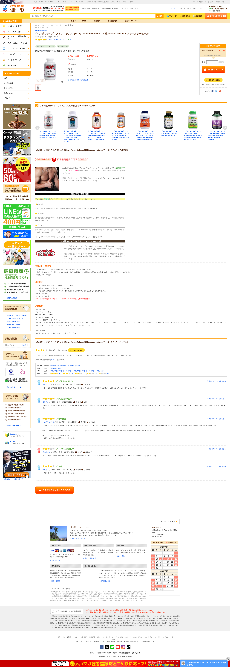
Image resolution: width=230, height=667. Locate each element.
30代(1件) (69, 371)
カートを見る (80, 641)
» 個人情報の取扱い (105, 581)
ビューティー (153, 637)
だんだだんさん (48, 422)
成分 (5, 78)
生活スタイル (8, 93)
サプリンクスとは (197, 2)
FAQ (104, 641)
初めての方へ (14, 434)
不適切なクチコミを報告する (216, 381)
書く (71, 39)
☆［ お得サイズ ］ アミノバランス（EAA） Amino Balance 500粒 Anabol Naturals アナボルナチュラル (48, 135)
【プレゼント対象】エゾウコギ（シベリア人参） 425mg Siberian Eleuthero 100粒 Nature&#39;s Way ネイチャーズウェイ (192, 135)
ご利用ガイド (220, 2)
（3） (59, 373)
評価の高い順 (54, 365)
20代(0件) (61, 371)
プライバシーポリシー (147, 641)
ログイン (174, 8)
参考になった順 (75, 365)
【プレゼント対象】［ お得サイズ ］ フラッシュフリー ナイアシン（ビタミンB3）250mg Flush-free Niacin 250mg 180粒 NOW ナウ (145, 135)
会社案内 (119, 641)
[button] (204, 663)
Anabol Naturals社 (41, 30)
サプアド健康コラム (13, 321)
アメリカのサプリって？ (15, 318)
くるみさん (47, 452)
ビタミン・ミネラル (102, 637)
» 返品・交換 (120, 556)
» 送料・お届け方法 (89, 558)
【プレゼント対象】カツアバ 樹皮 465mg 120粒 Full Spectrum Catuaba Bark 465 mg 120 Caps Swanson (216, 135)
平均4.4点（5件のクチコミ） (58, 40)
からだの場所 (8, 83)
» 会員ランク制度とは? (13, 425)
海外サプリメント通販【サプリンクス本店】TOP (72, 637)
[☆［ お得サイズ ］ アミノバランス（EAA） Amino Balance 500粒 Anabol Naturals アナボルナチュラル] (49, 120)
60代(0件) (92, 371)
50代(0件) (84, 371)
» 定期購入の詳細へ (12, 298)
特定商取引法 (135, 641)
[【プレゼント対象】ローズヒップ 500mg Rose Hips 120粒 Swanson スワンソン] (169, 120)
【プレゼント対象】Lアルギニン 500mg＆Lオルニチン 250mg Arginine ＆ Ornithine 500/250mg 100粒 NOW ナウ (120, 135)
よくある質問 (209, 2)
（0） (96, 373)
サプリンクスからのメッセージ (17, 315)
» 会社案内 (73, 539)
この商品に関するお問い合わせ (214, 84)
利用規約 (126, 641)
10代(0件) (53, 371)
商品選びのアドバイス (14, 324)
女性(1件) (61, 368)
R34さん (46, 384)
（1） (72, 373)
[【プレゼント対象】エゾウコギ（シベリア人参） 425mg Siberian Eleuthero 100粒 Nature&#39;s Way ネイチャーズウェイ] (193, 120)
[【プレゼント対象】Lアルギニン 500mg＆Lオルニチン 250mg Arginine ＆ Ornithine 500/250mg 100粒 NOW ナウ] (121, 120)
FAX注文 (12, 441)
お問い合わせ (111, 641)
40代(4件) (76, 371)
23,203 (24, 345)
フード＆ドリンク (164, 637)
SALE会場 (92, 637)
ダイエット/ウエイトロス (140, 637)
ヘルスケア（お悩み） (117, 637)
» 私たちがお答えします (13, 387)
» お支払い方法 (55, 560)
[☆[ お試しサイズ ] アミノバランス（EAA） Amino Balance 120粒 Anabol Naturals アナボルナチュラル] (50, 69)
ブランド (7, 98)
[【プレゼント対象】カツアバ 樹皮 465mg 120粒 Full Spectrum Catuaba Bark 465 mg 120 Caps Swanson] (217, 120)
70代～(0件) (100, 371)
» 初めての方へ (83, 539)
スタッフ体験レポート (14, 327)
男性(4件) (53, 368)
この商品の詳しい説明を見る (78, 80)
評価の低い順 (64, 365)
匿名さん (46, 470)
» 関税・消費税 (55, 581)
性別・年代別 (8, 88)
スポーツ (128, 637)
